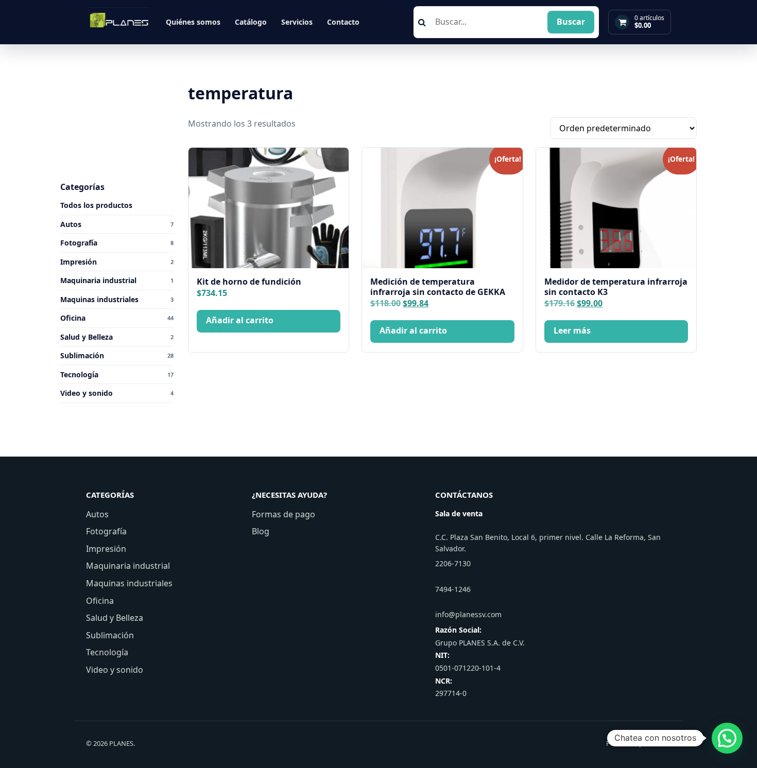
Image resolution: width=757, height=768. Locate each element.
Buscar (571, 21)
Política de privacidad (638, 743)
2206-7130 (453, 563)
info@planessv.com (468, 614)
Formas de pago (283, 514)
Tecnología (107, 652)
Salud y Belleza (114, 617)
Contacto (343, 22)
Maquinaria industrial (128, 565)
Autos (97, 514)
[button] (727, 738)
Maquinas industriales (129, 583)
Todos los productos (96, 205)
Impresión (106, 548)
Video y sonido (114, 669)
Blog (260, 531)
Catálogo (251, 22)
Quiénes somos (193, 22)
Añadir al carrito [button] (239, 320)
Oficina (100, 600)
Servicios (297, 22)
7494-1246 (453, 589)
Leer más (572, 330)
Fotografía (106, 531)
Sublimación (110, 635)
